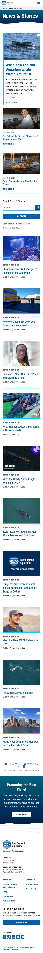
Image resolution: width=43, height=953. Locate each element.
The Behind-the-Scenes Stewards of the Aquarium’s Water (20, 138)
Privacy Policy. (29, 947)
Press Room (30, 889)
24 (16, 764)
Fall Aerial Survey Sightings (18, 693)
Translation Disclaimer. (11, 949)
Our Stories (8, 896)
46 (19, 766)
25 (19, 764)
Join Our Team (9, 901)
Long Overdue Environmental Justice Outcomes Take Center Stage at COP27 (20, 587)
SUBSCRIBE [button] (21, 922)
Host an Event (31, 884)
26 (22, 764)
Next (24, 766)
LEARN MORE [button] (21, 814)
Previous (6, 764)
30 (35, 764)
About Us (7, 880)
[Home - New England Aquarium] (8, 3)
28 (28, 764)
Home (5, 8)
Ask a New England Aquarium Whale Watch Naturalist (20, 69)
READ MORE (12, 102)
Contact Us (30, 880)
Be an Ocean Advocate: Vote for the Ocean (20, 183)
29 (31, 764)
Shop (5, 892)
